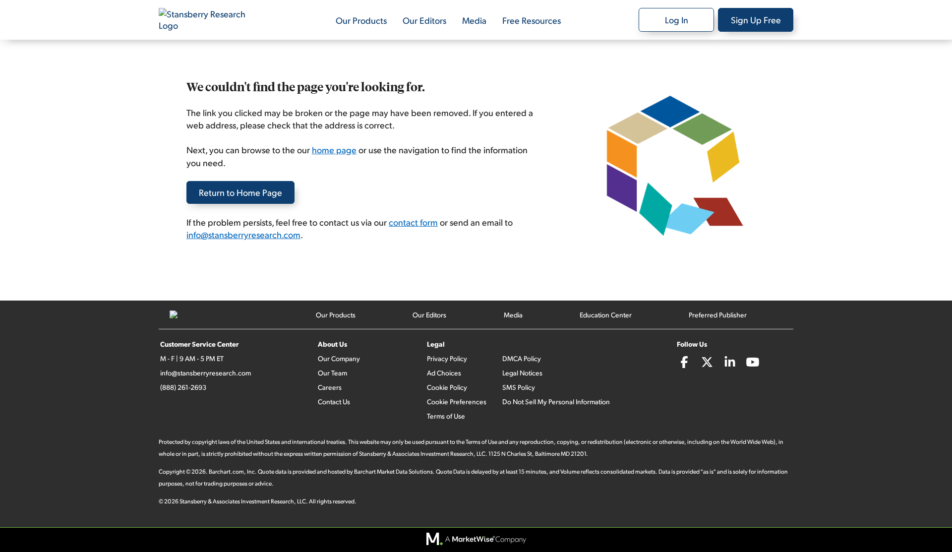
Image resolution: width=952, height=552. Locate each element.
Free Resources (531, 20)
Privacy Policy (447, 358)
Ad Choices (444, 372)
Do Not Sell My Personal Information (556, 401)
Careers (330, 387)
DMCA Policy (521, 358)
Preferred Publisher (718, 314)
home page (334, 149)
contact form (413, 222)
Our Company (339, 358)
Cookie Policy (447, 387)
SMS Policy (518, 387)
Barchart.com (226, 471)
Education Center (606, 314)
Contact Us (334, 401)
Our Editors (424, 20)
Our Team (332, 372)
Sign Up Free (756, 19)
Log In (676, 19)
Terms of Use (446, 416)
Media (474, 20)
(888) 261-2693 (183, 387)
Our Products (361, 20)
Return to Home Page (240, 192)
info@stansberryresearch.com (243, 234)
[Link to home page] (208, 20)
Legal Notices (522, 372)
